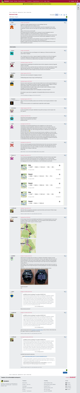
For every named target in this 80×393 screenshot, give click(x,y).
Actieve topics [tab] (78, 9)
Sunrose (13, 62)
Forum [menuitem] (41, 1)
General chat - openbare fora (17, 12)
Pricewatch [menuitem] (29, 1)
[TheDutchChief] (11, 220)
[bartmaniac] (11, 111)
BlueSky (68, 382)
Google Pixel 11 (47, 386)
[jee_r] (11, 118)
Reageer (16, 16)
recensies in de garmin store (37, 329)
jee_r (12, 115)
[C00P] (11, 145)
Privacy (23, 389)
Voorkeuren (29, 391)
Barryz (12, 81)
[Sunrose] (11, 65)
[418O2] (11, 295)
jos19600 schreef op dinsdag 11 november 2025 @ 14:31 (34, 294)
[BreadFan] (11, 76)
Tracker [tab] (78, 5)
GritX (12, 22)
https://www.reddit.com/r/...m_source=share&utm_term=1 (36, 356)
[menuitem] (69, 1)
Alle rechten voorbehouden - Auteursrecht (9, 384)
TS (59, 14)
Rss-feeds (69, 387)
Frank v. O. (13, 155)
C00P (12, 142)
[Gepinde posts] (66, 15)
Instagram (69, 386)
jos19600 (13, 255)
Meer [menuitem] (48, 1)
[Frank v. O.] (11, 158)
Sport (25, 12)
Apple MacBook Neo (48, 382)
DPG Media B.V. (14, 383)
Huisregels (24, 386)
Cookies (24, 391)
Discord (68, 389)
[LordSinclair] (11, 211)
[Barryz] (11, 84)
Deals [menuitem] (45, 1)
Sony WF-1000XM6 (48, 391)
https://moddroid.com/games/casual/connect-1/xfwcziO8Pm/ (35, 362)
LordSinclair (13, 208)
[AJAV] (11, 126)
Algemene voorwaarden (27, 387)
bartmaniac (13, 108)
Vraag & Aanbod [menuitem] (36, 1)
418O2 (12, 291)
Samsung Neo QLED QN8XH (50, 384)
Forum (10, 12)
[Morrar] (11, 53)
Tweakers (3, 383)
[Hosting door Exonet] (71, 377)
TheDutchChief (14, 217)
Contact (24, 384)
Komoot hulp (29, 12)
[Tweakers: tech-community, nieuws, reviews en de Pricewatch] (5, 1)
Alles (57, 14)
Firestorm (13, 98)
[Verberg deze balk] (75, 4)
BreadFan (13, 73)
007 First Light (47, 389)
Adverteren (24, 382)
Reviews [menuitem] (15, 1)
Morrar (12, 50)
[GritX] (11, 27)
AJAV (12, 123)
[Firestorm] (11, 103)
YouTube (68, 384)
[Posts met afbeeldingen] (61, 15)
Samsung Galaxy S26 (48, 387)
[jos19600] (11, 258)
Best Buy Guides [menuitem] (21, 1)
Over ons (28, 384)
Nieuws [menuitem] (11, 1)
